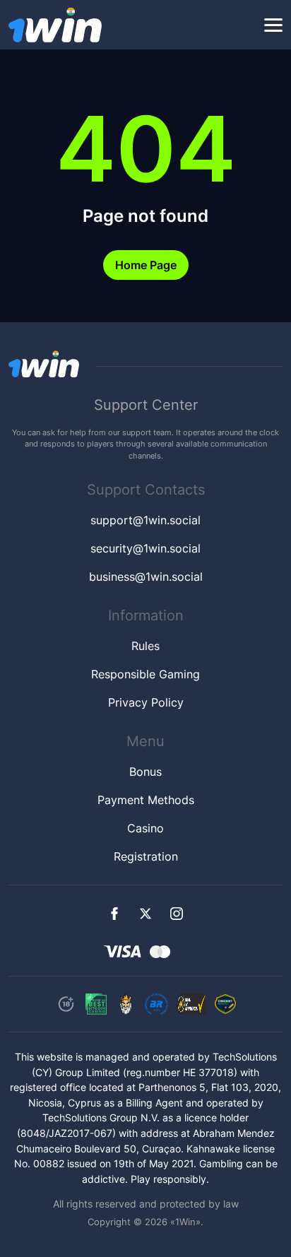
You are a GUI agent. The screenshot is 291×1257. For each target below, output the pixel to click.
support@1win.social (145, 520)
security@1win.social (145, 548)
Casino (145, 828)
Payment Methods (145, 800)
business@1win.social (146, 577)
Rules (145, 646)
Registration (146, 856)
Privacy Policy (146, 702)
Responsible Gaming (145, 674)
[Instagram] (176, 913)
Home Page (146, 265)
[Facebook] (114, 913)
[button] (273, 25)
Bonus (145, 772)
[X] (145, 913)
